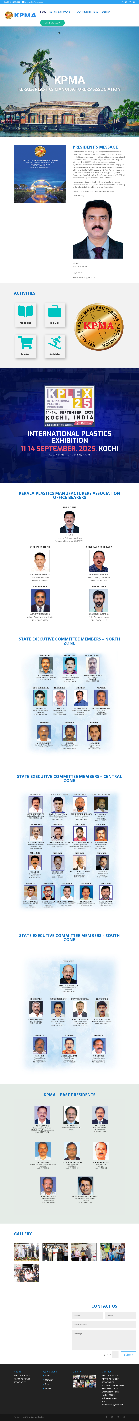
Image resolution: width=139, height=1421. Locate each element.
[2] (55, 1260)
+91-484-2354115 (13, 2)
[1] (26, 1260)
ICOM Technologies (34, 1417)
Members (49, 1380)
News (47, 1384)
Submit (128, 1354)
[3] (83, 1260)
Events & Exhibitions (87, 12)
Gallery (106, 12)
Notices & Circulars (59, 12)
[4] (112, 1260)
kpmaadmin (80, 277)
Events (48, 1388)
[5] (26, 1281)
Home (43, 12)
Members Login (52, 22)
